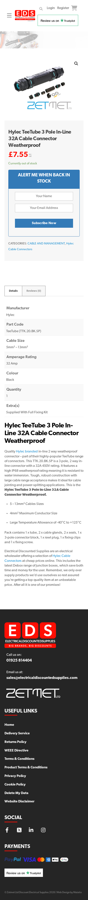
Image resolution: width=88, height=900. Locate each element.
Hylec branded (27, 451)
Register (63, 8)
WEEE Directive (16, 750)
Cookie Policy (15, 784)
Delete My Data (16, 793)
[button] (76, 63)
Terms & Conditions (19, 759)
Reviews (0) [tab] (33, 291)
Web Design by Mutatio (69, 892)
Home (9, 725)
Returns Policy (15, 742)
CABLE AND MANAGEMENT (46, 243)
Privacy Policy (15, 776)
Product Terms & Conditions (25, 767)
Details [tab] (13, 291)
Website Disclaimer (19, 801)
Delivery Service (17, 733)
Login (51, 8)
